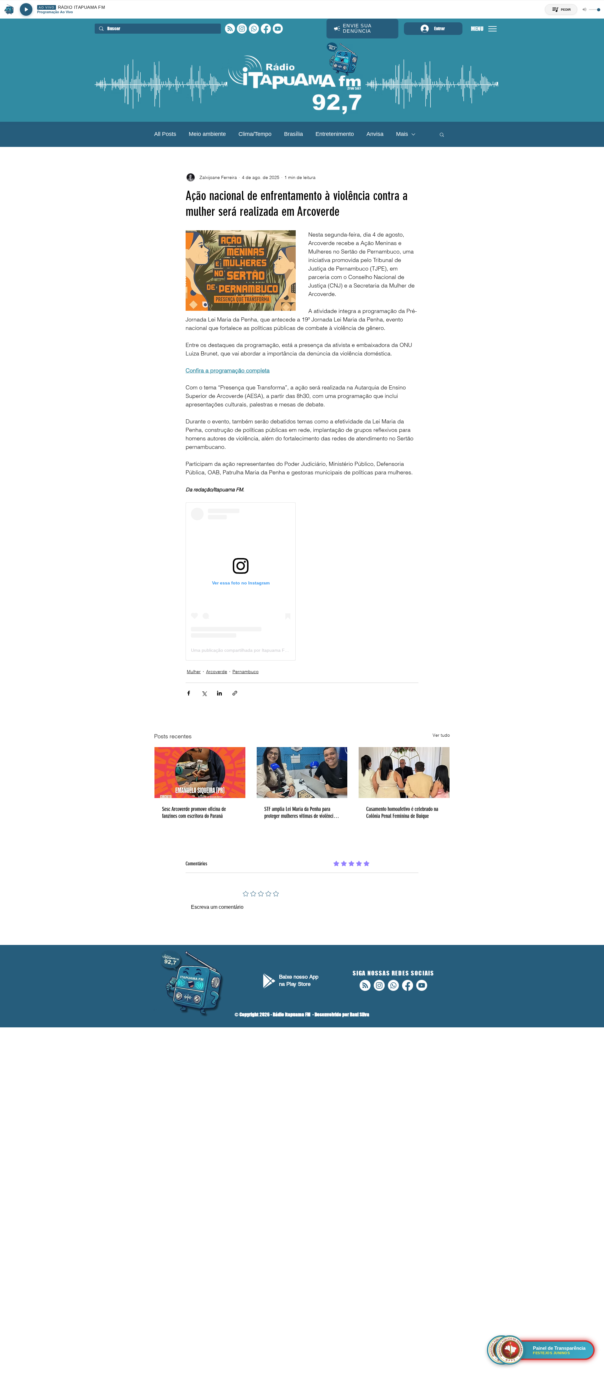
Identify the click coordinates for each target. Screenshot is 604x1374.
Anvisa (374, 134)
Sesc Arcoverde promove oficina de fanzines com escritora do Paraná (194, 812)
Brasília (293, 134)
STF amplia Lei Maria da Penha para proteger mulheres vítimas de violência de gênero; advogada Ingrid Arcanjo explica (300, 812)
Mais (402, 134)
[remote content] (241, 581)
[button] (442, 134)
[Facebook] (266, 29)
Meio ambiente (207, 134)
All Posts (165, 134)
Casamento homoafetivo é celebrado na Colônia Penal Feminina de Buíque (402, 812)
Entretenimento (335, 134)
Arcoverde (216, 671)
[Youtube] (278, 29)
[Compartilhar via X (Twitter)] (204, 693)
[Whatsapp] (254, 29)
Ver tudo (441, 735)
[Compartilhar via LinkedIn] (219, 693)
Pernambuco (245, 671)
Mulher (194, 671)
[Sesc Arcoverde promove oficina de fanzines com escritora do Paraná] (199, 772)
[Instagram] (242, 29)
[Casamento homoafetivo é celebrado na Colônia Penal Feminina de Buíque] (404, 772)
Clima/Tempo (254, 134)
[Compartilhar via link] (235, 693)
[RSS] (230, 29)
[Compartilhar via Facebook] (189, 693)
